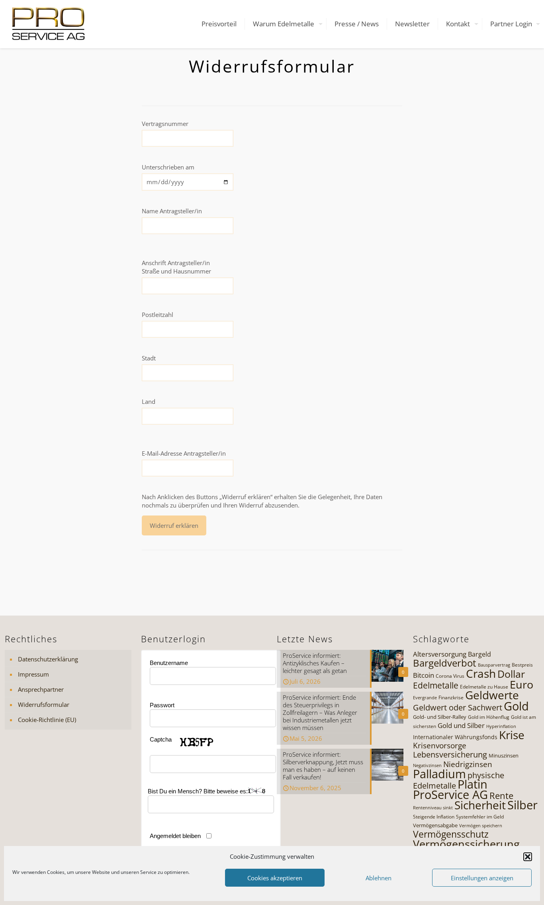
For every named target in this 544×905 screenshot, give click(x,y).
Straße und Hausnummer (176, 271)
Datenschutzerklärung (48, 659)
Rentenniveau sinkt (433, 808)
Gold (516, 706)
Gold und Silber (461, 725)
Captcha (161, 739)
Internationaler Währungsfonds (455, 737)
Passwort (162, 705)
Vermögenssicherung (466, 843)
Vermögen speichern (480, 825)
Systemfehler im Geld (480, 816)
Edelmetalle (435, 685)
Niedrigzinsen (467, 764)
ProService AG (450, 795)
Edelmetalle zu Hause (484, 686)
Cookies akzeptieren (274, 878)
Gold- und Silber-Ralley (439, 716)
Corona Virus (450, 676)
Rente (501, 795)
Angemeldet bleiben (175, 835)
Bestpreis (522, 664)
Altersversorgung (439, 654)
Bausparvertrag (494, 665)
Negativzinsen (427, 765)
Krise (511, 734)
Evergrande (425, 697)
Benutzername (169, 662)
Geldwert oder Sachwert (457, 707)
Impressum (33, 674)
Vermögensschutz (451, 834)
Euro (521, 684)
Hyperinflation (501, 726)
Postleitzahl (157, 315)
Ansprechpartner (41, 689)
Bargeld (479, 654)
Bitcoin (423, 675)
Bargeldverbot (444, 662)
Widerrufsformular (43, 704)
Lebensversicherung (450, 754)
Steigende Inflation (433, 816)
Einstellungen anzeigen (482, 878)
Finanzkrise (451, 697)
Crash (481, 673)
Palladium (439, 774)
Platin (472, 784)
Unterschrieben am (168, 167)
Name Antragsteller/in (172, 211)
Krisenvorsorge (439, 745)
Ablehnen (378, 878)
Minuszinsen (504, 755)
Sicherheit (480, 805)
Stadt (149, 358)
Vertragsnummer (165, 124)
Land (148, 401)
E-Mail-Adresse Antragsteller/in (184, 453)
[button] (528, 857)
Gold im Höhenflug (488, 717)
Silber (522, 805)
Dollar (511, 674)
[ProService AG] (48, 24)
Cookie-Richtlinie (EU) (47, 720)
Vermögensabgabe (435, 825)
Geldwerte (492, 694)
